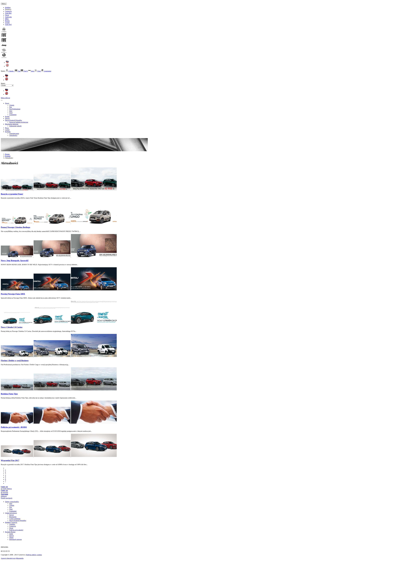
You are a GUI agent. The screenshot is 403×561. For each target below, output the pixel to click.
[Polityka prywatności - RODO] (59, 423)
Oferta (11, 537)
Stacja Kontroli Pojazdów (13, 120)
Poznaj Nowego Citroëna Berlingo (15, 227)
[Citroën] (4, 32)
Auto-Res (8, 13)
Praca (7, 128)
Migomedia (20, 558)
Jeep (32, 71)
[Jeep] (4, 47)
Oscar (7, 15)
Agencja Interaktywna (8, 558)
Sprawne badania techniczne (18, 122)
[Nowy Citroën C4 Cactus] (59, 323)
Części (7, 130)
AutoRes (12, 524)
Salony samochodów (12, 502)
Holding (7, 7)
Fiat (19, 71)
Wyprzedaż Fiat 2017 (10, 460)
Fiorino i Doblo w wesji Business (15, 360)
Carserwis (8, 11)
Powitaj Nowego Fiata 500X (13, 294)
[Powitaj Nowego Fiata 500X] (59, 290)
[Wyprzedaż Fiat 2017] (59, 456)
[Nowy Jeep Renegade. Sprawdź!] (59, 256)
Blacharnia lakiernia (11, 124)
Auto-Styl (8, 24)
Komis (7, 116)
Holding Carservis (11, 522)
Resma (7, 21)
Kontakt (7, 132)
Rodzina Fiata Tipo (9, 394)
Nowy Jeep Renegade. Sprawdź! (15, 260)
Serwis (7, 118)
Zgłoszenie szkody (15, 126)
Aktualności (13, 135)
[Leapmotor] (4, 57)
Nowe (7, 103)
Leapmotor (47, 71)
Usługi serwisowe (11, 513)
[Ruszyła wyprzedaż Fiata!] (59, 190)
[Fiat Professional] (4, 42)
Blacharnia (12, 517)
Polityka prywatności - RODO (14, 427)
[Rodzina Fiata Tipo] (59, 390)
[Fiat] (4, 37)
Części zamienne (14, 519)
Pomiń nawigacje (6, 498)
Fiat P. (25, 71)
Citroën (11, 105)
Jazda (11, 534)
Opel (39, 71)
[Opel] (4, 52)
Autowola (8, 17)
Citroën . (11, 71)
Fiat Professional (14, 109)
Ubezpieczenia (14, 133)
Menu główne (5, 98)
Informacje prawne (15, 539)
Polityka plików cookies (34, 555)
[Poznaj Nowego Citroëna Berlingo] (59, 223)
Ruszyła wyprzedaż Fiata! (12, 194)
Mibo (7, 19)
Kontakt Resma (10, 532)
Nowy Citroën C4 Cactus (11, 327)
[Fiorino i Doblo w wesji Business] (59, 356)
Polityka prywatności (16, 530)
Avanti (7, 23)
